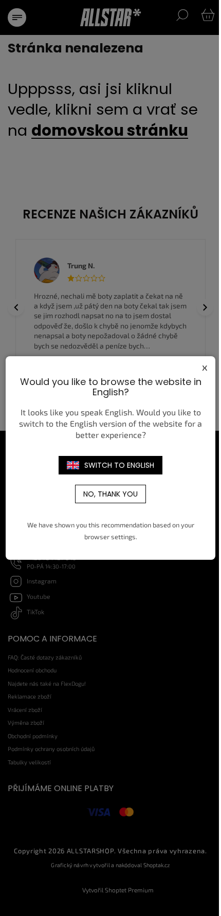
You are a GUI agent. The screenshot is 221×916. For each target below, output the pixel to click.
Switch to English (119, 465)
